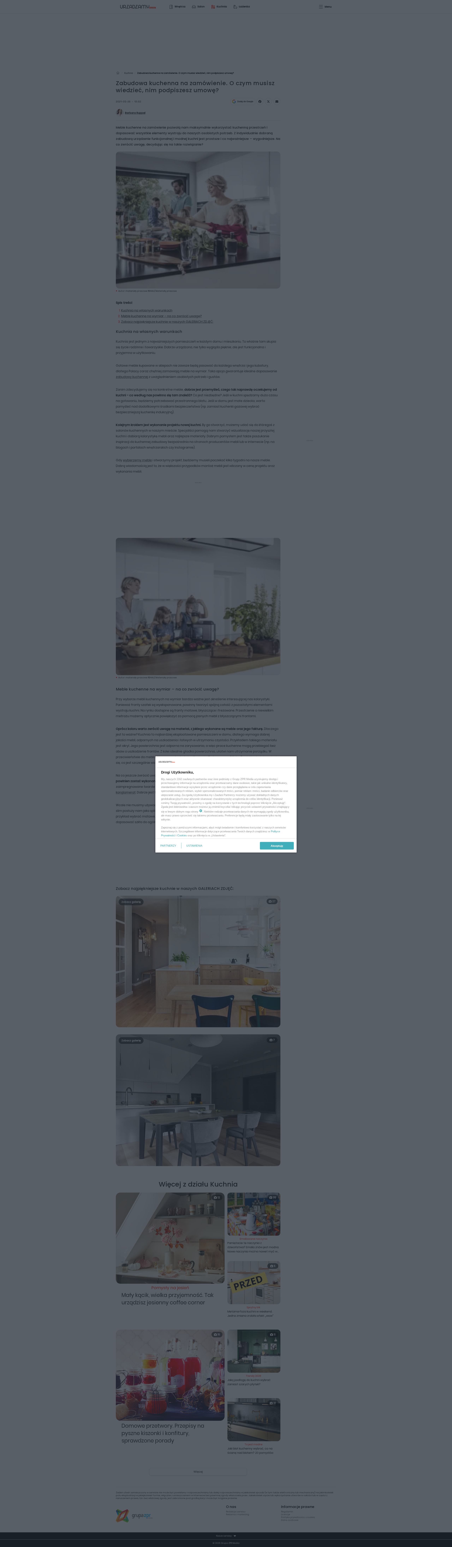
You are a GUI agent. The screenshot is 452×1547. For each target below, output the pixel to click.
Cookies (182, 835)
